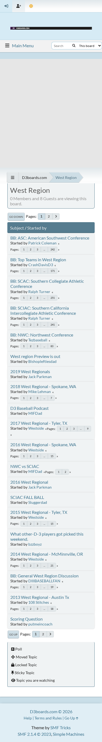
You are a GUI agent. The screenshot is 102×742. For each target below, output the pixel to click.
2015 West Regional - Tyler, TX (38, 512)
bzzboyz (35, 544)
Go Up (13, 634)
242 (53, 249)
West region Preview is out (35, 356)
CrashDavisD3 (40, 264)
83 (52, 346)
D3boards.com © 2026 (51, 711)
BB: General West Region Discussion (44, 575)
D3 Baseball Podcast (29, 408)
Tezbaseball (37, 340)
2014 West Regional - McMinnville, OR (46, 553)
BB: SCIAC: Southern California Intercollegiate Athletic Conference (43, 310)
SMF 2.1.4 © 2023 (34, 734)
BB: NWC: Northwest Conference (41, 334)
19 (52, 587)
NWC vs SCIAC (24, 466)
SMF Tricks (60, 727)
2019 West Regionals (30, 371)
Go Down (16, 216)
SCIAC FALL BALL (27, 497)
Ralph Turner (39, 291)
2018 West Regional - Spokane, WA (43, 386)
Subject (17, 227)
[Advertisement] (51, 110)
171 (53, 270)
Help (28, 718)
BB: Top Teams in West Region (38, 259)
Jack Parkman (40, 376)
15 (52, 456)
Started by (37, 227)
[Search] (74, 45)
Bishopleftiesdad (42, 361)
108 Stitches (38, 602)
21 (52, 565)
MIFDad (35, 413)
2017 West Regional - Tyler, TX (38, 423)
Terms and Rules (48, 718)
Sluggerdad (37, 502)
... (44, 249)
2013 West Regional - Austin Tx (39, 597)
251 (53, 297)
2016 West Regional (29, 482)
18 (52, 608)
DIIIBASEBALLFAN (44, 580)
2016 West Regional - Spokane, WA (43, 444)
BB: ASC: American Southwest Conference (49, 237)
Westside (36, 428)
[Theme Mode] (31, 6)
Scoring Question (26, 618)
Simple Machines (68, 734)
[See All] (12, 177)
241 (53, 324)
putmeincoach (40, 624)
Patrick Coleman (42, 243)
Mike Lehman (39, 391)
